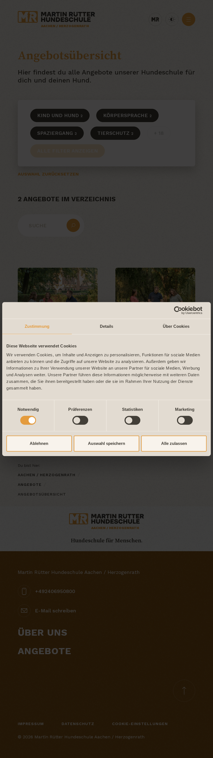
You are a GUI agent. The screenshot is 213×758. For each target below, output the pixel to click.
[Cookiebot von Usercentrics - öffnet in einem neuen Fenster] (182, 310)
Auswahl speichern (106, 443)
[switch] (80, 420)
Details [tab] (106, 326)
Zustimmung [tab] (37, 326)
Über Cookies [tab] (176, 326)
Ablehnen (39, 443)
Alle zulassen (174, 443)
